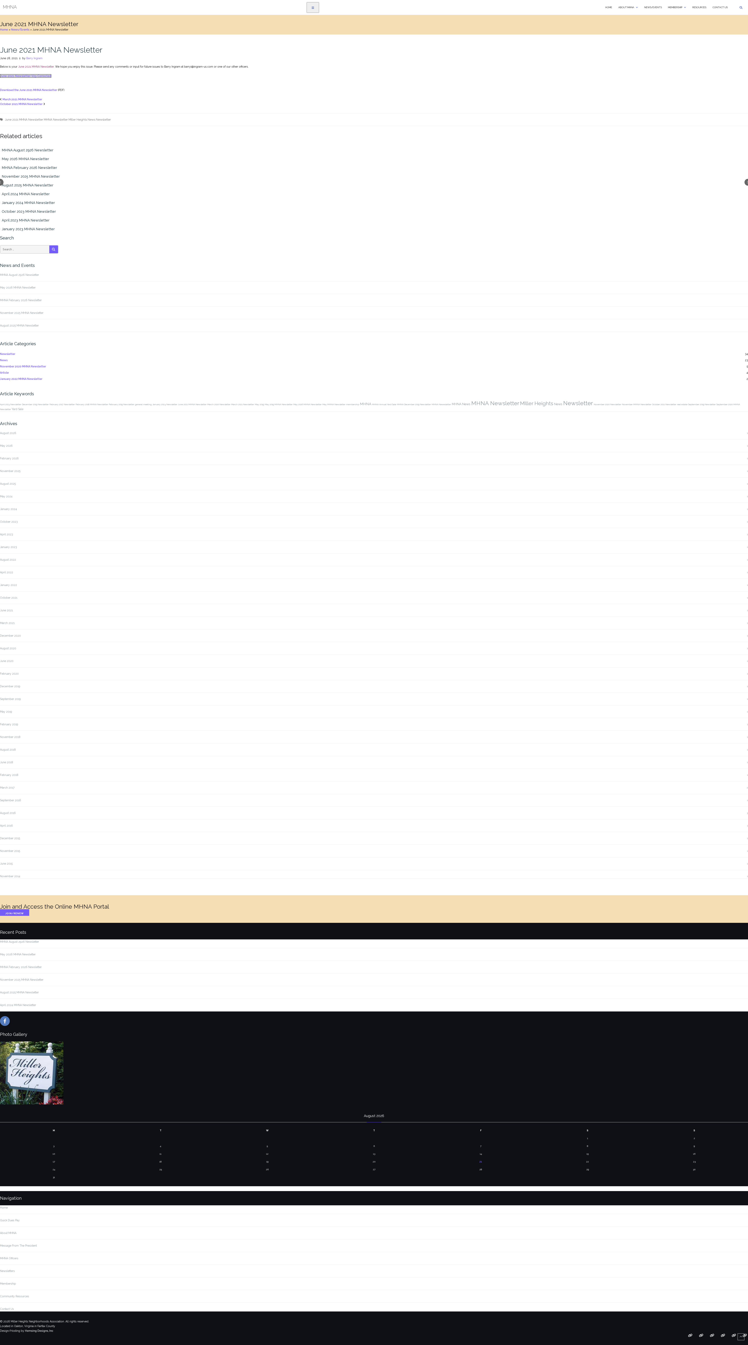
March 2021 (7, 623)
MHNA (365, 404)
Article (4, 372)
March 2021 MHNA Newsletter (22, 99)
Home (608, 7)
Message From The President (18, 1245)
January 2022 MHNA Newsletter (21, 378)
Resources (699, 7)
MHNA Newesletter (441, 404)
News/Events (653, 7)
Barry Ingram (34, 58)
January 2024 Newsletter (165, 404)
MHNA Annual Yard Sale (384, 404)
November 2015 (10, 851)
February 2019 (9, 724)
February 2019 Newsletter (121, 404)
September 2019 (10, 699)
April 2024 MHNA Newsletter (26, 194)
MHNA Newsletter (56, 119)
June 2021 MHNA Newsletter (51, 49)
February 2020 (9, 673)
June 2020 (6, 661)
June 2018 (6, 762)
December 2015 (10, 838)
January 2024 (8, 509)
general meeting (143, 404)
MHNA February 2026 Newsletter (29, 168)
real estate (682, 404)
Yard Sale (17, 409)
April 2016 (6, 825)
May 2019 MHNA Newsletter (279, 404)
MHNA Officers (9, 1258)
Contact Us (720, 7)
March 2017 (7, 787)
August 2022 (8, 559)
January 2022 (8, 585)
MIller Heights (78, 119)
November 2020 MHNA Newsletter (23, 366)
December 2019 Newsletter (35, 404)
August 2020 (8, 648)
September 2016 (10, 800)
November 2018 (10, 737)
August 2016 (8, 813)
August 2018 (8, 749)
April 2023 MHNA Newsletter (25, 220)
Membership (675, 7)
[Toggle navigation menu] (313, 7)
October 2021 (8, 597)
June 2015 (6, 863)
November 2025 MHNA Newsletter (31, 176)
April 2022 (6, 572)
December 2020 (10, 635)
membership (352, 404)
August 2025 (8, 483)
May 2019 (259, 404)
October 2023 (9, 521)
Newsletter (103, 119)
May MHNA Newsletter (333, 404)
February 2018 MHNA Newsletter (92, 404)
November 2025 (10, 471)
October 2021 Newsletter (664, 404)
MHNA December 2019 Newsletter (414, 404)
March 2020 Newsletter (218, 404)
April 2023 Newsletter (10, 404)
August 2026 (8, 433)
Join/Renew (14, 913)
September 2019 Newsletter (702, 404)
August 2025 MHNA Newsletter (27, 185)
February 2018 (9, 775)
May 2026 (6, 445)
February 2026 (9, 458)
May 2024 (6, 496)
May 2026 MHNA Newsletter (25, 159)
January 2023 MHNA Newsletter (28, 229)
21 (480, 1161)
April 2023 (6, 534)
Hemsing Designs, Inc (39, 1330)
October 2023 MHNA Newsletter (29, 211)
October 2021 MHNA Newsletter (21, 104)
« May (4, 1188)
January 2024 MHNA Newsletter (28, 203)
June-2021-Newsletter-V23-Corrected (25, 76)
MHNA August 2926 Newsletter (27, 150)
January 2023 (8, 547)
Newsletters (7, 1271)
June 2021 (6, 610)
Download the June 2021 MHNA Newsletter (28, 90)
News (91, 119)
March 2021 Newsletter (242, 404)
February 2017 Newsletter (62, 404)
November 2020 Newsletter (607, 404)
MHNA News (461, 404)
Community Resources (14, 1296)
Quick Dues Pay (10, 1220)
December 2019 (10, 686)
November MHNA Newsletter (636, 404)
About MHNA (626, 7)
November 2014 (10, 876)
